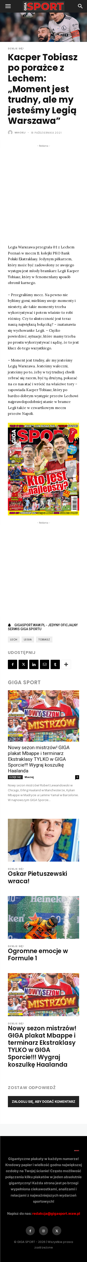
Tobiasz (44, 639)
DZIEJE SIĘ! (16, 48)
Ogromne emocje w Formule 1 (38, 954)
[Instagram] (43, 1230)
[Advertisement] (43, 193)
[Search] (80, 6)
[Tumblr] (55, 664)
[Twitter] (23, 664)
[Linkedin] (34, 664)
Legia (28, 639)
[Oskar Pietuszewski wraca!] (43, 840)
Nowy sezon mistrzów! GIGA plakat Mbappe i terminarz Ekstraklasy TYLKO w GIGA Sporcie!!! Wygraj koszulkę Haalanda (39, 759)
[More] (66, 664)
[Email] (44, 664)
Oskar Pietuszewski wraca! (37, 877)
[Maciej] (11, 132)
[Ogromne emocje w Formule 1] (43, 917)
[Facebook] (12, 664)
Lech (13, 639)
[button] (7, 6)
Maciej (20, 132)
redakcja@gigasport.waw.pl (56, 1213)
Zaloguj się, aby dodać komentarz (43, 1101)
